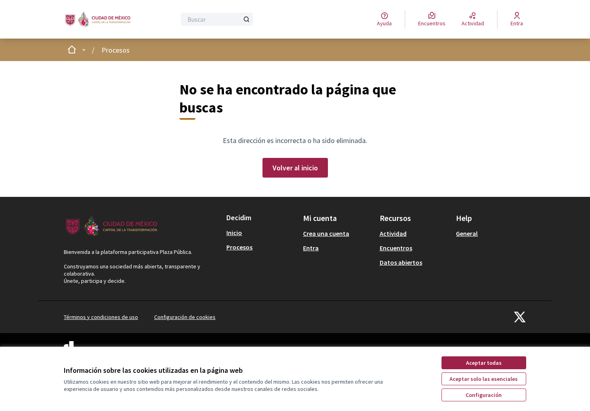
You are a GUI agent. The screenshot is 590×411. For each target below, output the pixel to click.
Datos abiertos (401, 262)
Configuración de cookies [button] (185, 317)
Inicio (234, 233)
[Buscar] (246, 19)
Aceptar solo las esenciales (484, 378)
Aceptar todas (484, 362)
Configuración (484, 395)
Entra (311, 248)
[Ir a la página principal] (100, 19)
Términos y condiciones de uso (101, 317)
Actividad (393, 233)
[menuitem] (261, 233)
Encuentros (396, 248)
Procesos (116, 50)
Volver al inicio (295, 167)
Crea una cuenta (326, 233)
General (467, 233)
